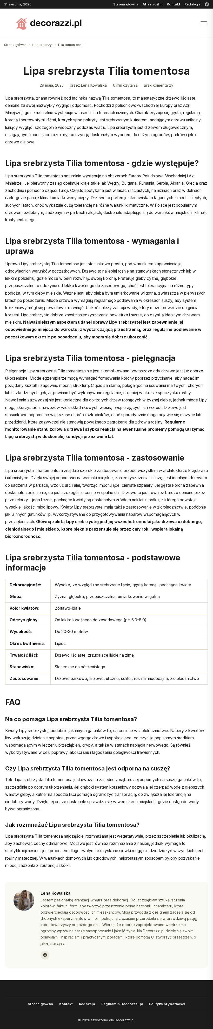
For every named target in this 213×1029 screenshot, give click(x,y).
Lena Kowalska (94, 85)
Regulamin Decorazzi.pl (122, 1004)
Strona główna (125, 4)
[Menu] (203, 23)
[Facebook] (207, 4)
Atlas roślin (153, 4)
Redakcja (192, 4)
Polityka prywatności (167, 1004)
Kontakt (173, 4)
